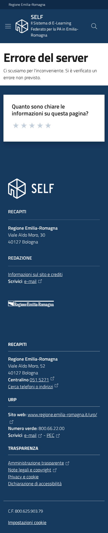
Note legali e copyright (29, 469)
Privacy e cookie (23, 476)
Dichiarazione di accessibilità (35, 483)
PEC (50, 435)
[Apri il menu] (8, 26)
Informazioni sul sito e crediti (35, 274)
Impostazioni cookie (27, 522)
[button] (94, 26)
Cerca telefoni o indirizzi (30, 386)
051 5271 (39, 379)
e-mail (30, 281)
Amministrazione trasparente (36, 462)
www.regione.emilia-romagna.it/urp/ (62, 414)
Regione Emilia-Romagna (27, 4)
